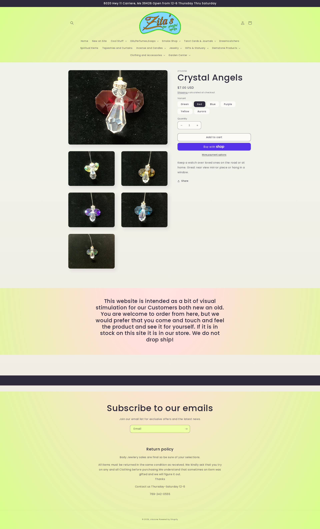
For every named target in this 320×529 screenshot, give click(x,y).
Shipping (183, 92)
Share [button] (184, 181)
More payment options (214, 154)
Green (185, 104)
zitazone (154, 519)
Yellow (185, 111)
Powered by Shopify (168, 519)
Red (199, 104)
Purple (228, 104)
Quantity (182, 118)
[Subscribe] (186, 429)
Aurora (202, 111)
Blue (213, 104)
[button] (72, 23)
